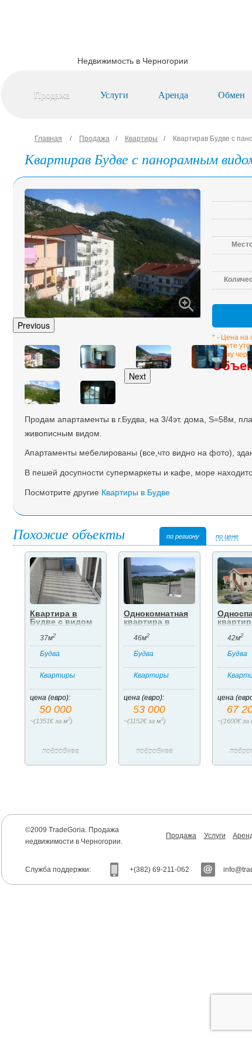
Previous (34, 325)
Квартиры (141, 139)
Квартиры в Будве (135, 492)
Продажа (52, 94)
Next (137, 376)
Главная (48, 139)
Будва (50, 654)
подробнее (60, 751)
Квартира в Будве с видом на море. (61, 621)
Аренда (173, 94)
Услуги (114, 94)
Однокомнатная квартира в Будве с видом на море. (156, 625)
